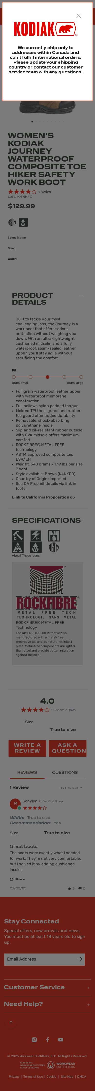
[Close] (78, 16)
